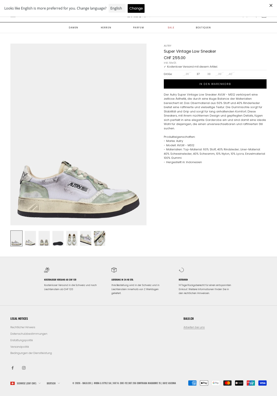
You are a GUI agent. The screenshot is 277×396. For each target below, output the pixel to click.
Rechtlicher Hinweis (22, 327)
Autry (167, 45)
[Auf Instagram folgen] (24, 368)
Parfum (138, 27)
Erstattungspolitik (21, 340)
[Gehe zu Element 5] (72, 238)
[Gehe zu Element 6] (86, 238)
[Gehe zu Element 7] (99, 238)
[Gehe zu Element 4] (58, 238)
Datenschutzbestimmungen (28, 334)
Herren (106, 27)
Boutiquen (203, 27)
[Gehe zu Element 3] (44, 238)
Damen (73, 27)
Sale (171, 27)
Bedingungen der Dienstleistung (31, 353)
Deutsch (51, 383)
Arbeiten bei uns (194, 327)
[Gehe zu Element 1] (16, 238)
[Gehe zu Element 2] (30, 238)
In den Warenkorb (215, 84)
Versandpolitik (19, 347)
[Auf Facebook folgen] (12, 368)
